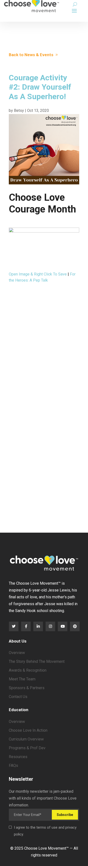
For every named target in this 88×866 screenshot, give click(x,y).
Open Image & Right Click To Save (38, 274)
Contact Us (18, 696)
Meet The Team (22, 679)
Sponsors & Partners (26, 688)
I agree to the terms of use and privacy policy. (45, 830)
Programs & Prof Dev (27, 748)
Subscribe (65, 815)
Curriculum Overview (26, 739)
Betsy (19, 110)
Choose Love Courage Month (42, 203)
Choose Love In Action (28, 730)
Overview (17, 652)
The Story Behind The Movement (37, 661)
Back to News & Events (31, 54)
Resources (18, 756)
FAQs (13, 765)
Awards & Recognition (27, 670)
